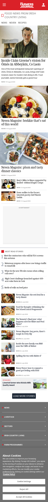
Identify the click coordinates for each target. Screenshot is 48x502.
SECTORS (8, 426)
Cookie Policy (9, 474)
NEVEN (3, 128)
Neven (12, 22)
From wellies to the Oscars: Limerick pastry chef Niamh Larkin (29, 195)
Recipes (22, 22)
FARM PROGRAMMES (13, 445)
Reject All (24, 489)
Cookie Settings (24, 481)
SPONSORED (7, 380)
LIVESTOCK (9, 417)
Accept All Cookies (24, 497)
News (4, 22)
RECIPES (18, 338)
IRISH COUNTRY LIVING (14, 435)
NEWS (3, 82)
